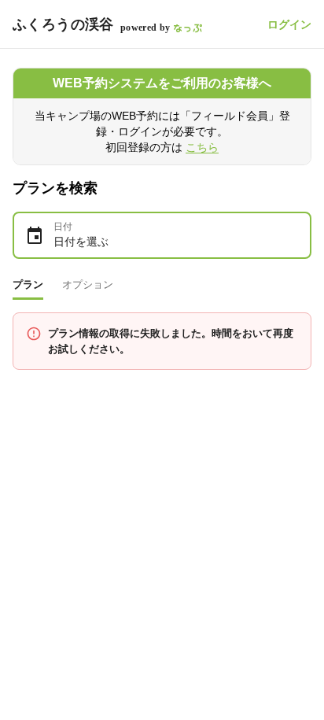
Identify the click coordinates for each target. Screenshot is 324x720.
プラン (28, 284)
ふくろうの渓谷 (63, 24)
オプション (87, 284)
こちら (202, 147)
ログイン (289, 24)
